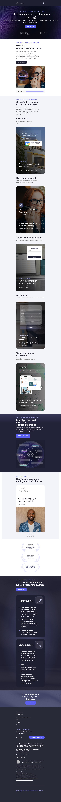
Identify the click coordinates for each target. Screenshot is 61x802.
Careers (18, 724)
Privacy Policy (19, 714)
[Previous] (28, 535)
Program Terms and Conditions (23, 717)
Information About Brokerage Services (25, 773)
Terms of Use (19, 711)
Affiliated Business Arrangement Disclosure (26, 775)
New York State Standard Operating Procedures (27, 778)
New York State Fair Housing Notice (24, 780)
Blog (17, 719)
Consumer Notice (20, 771)
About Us (18, 722)
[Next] (41, 150)
